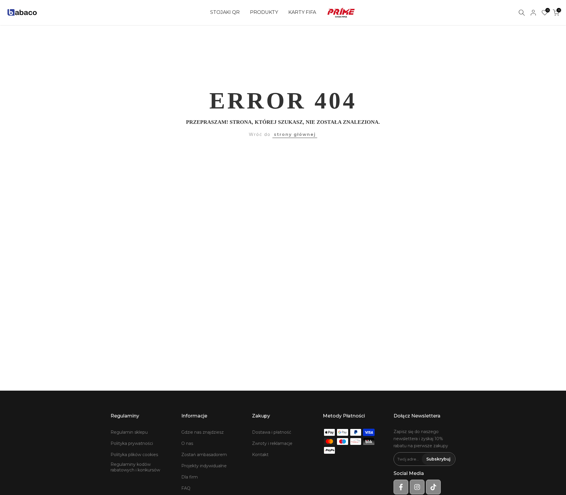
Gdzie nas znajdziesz (202, 432)
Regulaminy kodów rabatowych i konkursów (135, 467)
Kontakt (260, 454)
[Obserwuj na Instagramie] (417, 487)
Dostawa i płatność (271, 432)
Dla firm (189, 477)
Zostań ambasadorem (204, 454)
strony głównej (295, 134)
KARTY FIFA (302, 12)
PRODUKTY (264, 12)
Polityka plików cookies (134, 454)
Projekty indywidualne (204, 465)
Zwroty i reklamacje (272, 443)
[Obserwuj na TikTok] (433, 487)
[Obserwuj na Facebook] (401, 487)
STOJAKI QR (225, 12)
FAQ (185, 488)
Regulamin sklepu (129, 432)
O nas (187, 443)
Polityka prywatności (132, 443)
